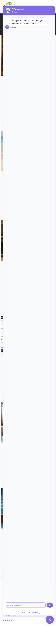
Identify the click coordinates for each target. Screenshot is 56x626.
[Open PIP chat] (50, 620)
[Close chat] (51, 10)
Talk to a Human (29, 612)
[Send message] (50, 605)
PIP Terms (7, 620)
